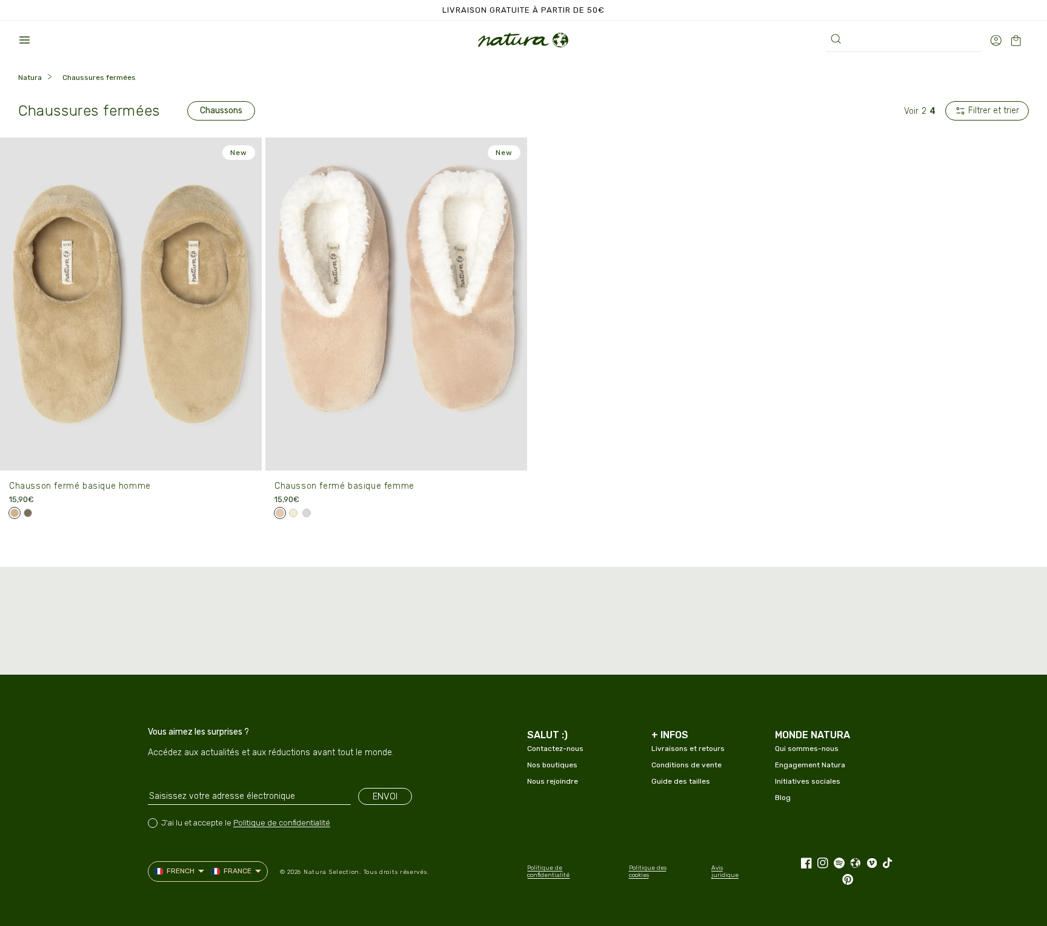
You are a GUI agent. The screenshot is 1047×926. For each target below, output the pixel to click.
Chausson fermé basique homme (80, 486)
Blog (783, 797)
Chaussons (221, 110)
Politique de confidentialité (281, 822)
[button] (24, 40)
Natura (30, 77)
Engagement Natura (810, 765)
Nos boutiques (552, 765)
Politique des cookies (647, 871)
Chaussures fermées (99, 77)
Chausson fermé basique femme (344, 486)
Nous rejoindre (552, 781)
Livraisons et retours (688, 748)
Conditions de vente (686, 765)
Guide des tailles (680, 781)
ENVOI (385, 796)
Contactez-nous (555, 748)
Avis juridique (725, 871)
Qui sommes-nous (807, 748)
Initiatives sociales (807, 781)
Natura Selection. (332, 872)
